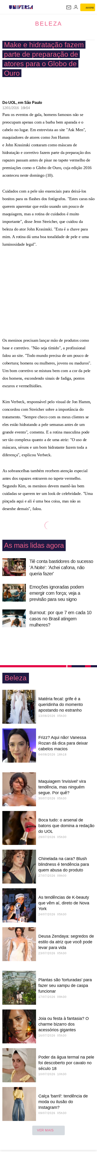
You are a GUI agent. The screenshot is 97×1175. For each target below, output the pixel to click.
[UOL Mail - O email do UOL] (69, 7)
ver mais (45, 1130)
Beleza (48, 23)
